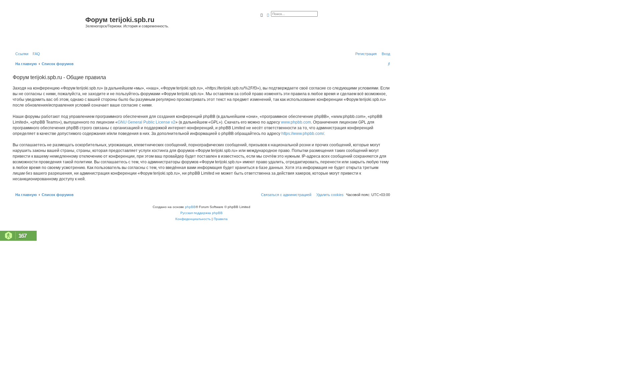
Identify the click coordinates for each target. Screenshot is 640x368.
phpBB (190, 207)
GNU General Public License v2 (146, 122)
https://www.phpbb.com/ (302, 133)
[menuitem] (35, 54)
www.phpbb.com (296, 122)
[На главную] (48, 28)
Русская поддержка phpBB (201, 213)
